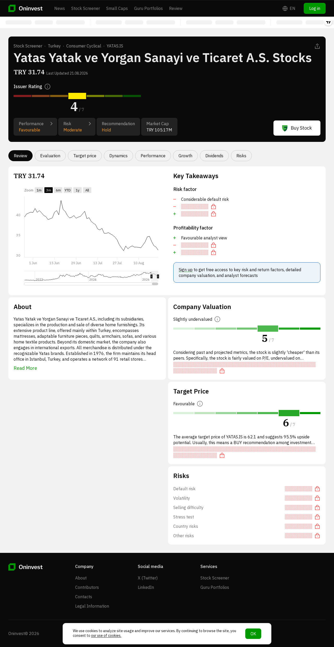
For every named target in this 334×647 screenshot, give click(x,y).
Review (175, 8)
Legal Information (92, 606)
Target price (84, 155)
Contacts (83, 596)
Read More (25, 368)
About (81, 578)
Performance (153, 155)
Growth (185, 155)
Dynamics (118, 155)
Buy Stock (301, 128)
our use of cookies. (106, 635)
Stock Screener (85, 8)
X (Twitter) (148, 578)
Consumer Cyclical (83, 46)
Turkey (54, 46)
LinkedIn (146, 587)
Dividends (214, 155)
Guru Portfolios (148, 8)
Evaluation (50, 155)
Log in (314, 8)
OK (253, 633)
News (59, 8)
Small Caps (117, 8)
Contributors (87, 587)
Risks (241, 155)
